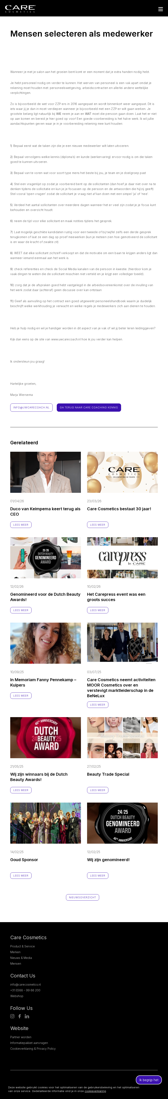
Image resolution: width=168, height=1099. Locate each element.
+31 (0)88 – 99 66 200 (25, 990)
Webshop (16, 996)
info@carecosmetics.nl (25, 984)
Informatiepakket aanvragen (29, 1043)
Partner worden (20, 1037)
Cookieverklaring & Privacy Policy (33, 1048)
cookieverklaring (95, 1091)
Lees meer (20, 524)
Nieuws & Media (21, 958)
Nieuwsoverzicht (82, 897)
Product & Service (22, 946)
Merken (15, 952)
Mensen (15, 963)
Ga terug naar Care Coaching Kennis (89, 407)
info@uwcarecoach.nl (31, 407)
